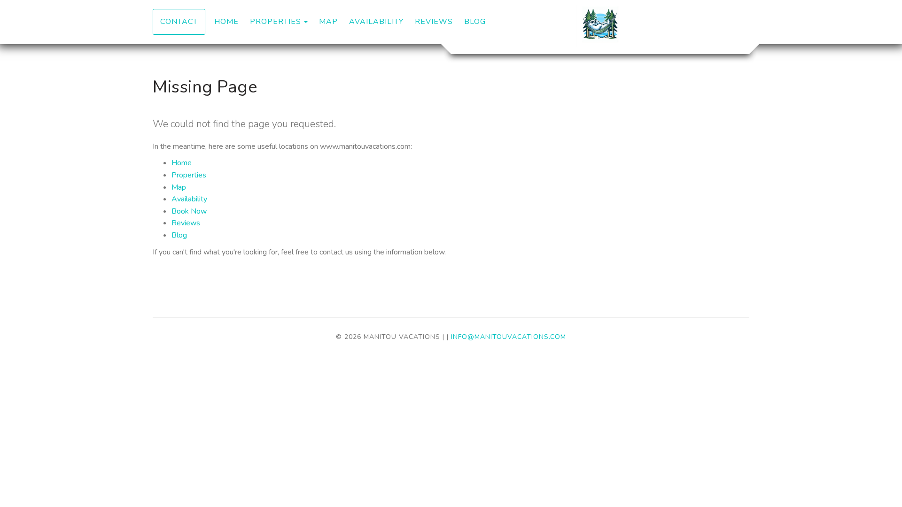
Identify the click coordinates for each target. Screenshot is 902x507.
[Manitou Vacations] (600, 26)
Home (226, 21)
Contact (179, 21)
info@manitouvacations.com (508, 336)
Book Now (189, 211)
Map (328, 21)
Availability (376, 21)
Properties (275, 21)
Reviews (434, 21)
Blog (475, 21)
